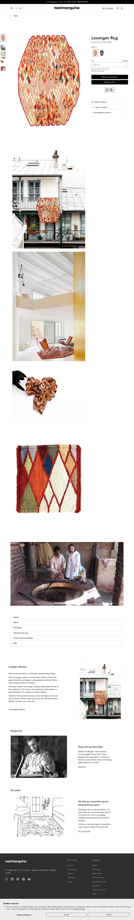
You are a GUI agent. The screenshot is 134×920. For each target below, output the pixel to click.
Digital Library (97, 873)
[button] (12, 8)
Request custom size (97, 71)
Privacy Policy (79, 909)
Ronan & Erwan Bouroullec (101, 42)
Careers (70, 882)
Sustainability (72, 878)
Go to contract (107, 8)
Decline (109, 914)
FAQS (94, 894)
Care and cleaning (98, 878)
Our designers (72, 869)
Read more (82, 767)
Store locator (96, 869)
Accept (66, 914)
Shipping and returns (99, 890)
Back (16, 16)
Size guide (125, 61)
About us (70, 865)
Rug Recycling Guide (99, 882)
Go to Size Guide (84, 831)
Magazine (71, 873)
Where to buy (109, 82)
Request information (110, 77)
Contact (94, 865)
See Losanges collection (17, 709)
